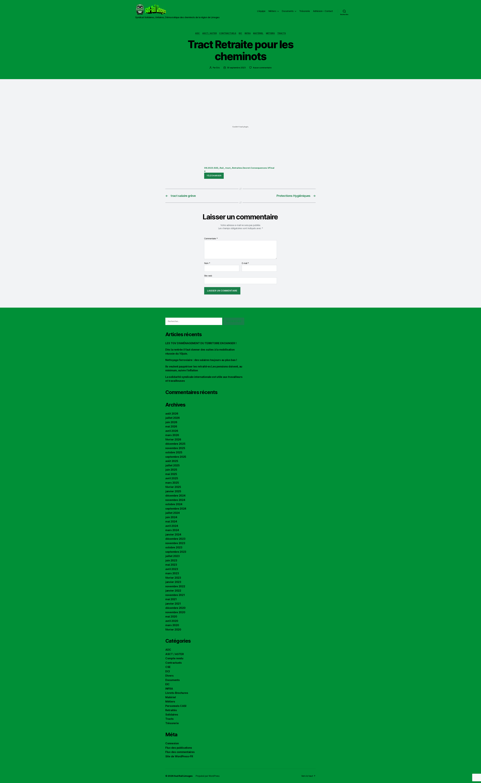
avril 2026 (171, 430)
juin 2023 (171, 560)
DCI (167, 671)
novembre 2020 (175, 612)
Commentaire (211, 239)
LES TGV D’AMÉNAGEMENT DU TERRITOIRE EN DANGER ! (200, 343)
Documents (288, 11)
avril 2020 (171, 620)
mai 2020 (171, 616)
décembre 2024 (175, 495)
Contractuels (227, 33)
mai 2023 (171, 564)
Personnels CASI (175, 706)
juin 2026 (171, 422)
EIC (240, 33)
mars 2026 (172, 435)
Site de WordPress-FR (179, 756)
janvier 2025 (173, 491)
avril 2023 (171, 569)
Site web (208, 275)
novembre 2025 (175, 448)
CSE (168, 667)
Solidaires (171, 714)
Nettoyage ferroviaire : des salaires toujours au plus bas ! (201, 360)
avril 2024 (171, 525)
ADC (197, 33)
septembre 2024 (175, 508)
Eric (218, 67)
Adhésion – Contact (323, 11)
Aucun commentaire (262, 67)
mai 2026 (171, 426)
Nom (207, 263)
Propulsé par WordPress (208, 776)
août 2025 (171, 461)
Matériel (258, 33)
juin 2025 (171, 469)
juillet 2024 (172, 512)
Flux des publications (178, 747)
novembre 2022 (175, 586)
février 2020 (173, 629)
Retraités (171, 710)
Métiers (272, 11)
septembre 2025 (175, 456)
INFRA (248, 33)
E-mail (245, 263)
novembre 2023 (175, 543)
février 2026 (173, 439)
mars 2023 (172, 573)
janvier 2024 (173, 534)
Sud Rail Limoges (183, 776)
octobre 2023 (173, 547)
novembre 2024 (175, 500)
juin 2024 (171, 517)
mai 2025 (171, 474)
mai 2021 (171, 599)
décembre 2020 (175, 607)
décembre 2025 (175, 443)
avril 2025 (171, 478)
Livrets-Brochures (176, 692)
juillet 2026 (172, 417)
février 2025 (173, 487)
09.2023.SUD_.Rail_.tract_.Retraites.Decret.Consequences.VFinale (239, 169)
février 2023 (173, 577)
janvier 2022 (173, 590)
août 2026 (171, 413)
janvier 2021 (173, 603)
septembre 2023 (175, 551)
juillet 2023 (172, 556)
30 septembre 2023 (236, 67)
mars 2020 (172, 625)
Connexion (172, 743)
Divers (169, 675)
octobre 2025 (173, 452)
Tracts (281, 33)
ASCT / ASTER (209, 33)
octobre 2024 (173, 504)
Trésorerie (304, 11)
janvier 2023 (173, 582)
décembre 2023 (175, 538)
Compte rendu (174, 658)
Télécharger (214, 175)
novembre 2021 (175, 595)
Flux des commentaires (180, 752)
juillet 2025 (172, 465)
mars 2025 (172, 482)
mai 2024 (171, 521)
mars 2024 (172, 530)
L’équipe (261, 11)
